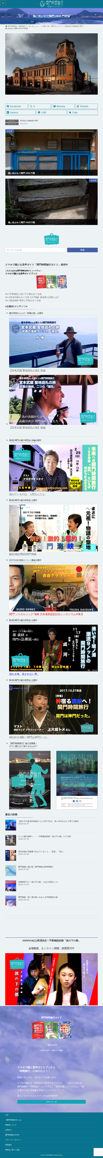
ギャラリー (24, 124)
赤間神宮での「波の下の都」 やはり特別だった (38, 882)
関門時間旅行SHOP (12, 1135)
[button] (51, 1102)
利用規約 (8, 1145)
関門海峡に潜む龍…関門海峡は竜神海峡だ (36, 867)
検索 (82, 250)
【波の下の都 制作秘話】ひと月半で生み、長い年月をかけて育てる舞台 (48, 821)
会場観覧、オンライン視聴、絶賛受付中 (51, 948)
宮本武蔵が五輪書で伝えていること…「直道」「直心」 (41, 851)
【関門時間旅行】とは (13, 1120)
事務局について (10, 1125)
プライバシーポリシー (13, 1140)
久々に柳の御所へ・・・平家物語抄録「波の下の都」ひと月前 (44, 836)
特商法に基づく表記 (12, 1150)
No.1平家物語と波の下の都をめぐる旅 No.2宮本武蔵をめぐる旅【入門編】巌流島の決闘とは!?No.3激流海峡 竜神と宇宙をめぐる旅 (32, 297)
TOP (7, 1115)
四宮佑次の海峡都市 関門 (29, 121)
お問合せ (8, 1130)
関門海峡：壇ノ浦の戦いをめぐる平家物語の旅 (38, 897)
